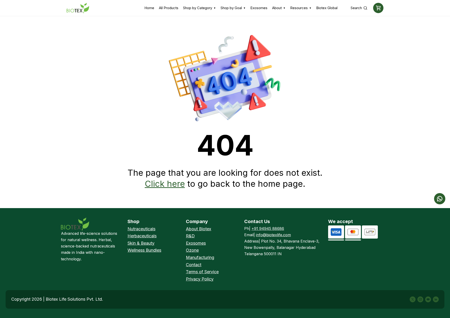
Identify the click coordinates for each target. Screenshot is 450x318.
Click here (165, 184)
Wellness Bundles (144, 250)
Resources (300, 8)
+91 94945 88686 (267, 228)
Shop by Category (199, 8)
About (278, 8)
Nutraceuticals (141, 228)
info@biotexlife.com (273, 234)
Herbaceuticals (142, 235)
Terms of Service (202, 271)
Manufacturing (200, 257)
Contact (193, 264)
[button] (378, 8)
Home (149, 8)
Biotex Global (327, 8)
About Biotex (198, 228)
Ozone (192, 250)
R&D (190, 235)
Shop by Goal (233, 8)
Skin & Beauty (141, 243)
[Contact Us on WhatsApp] (439, 198)
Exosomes (258, 8)
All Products (168, 8)
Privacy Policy (200, 279)
